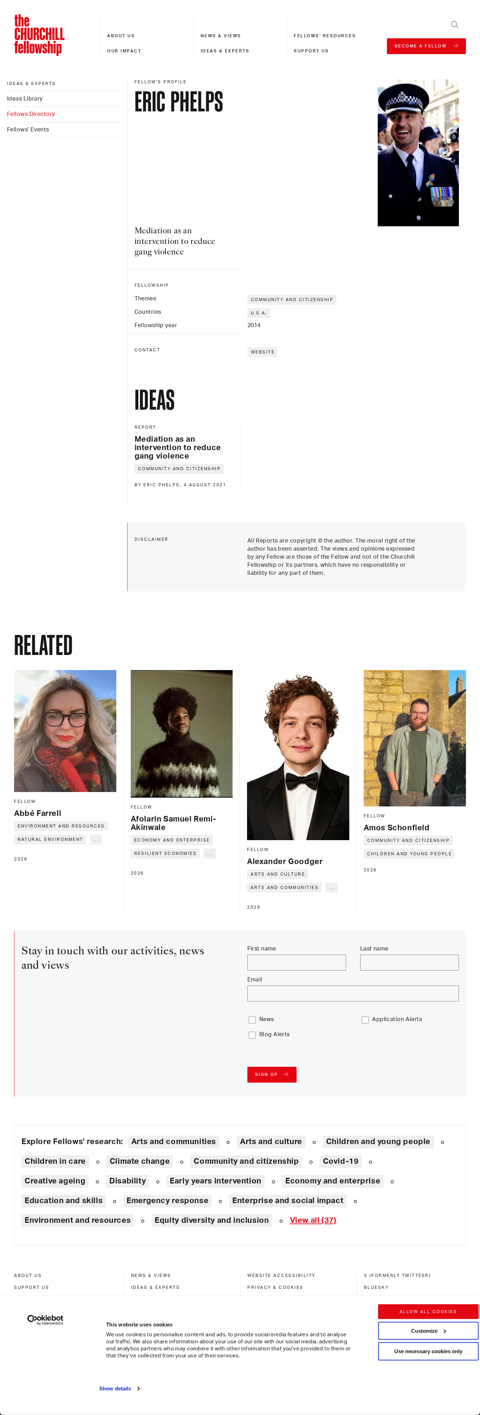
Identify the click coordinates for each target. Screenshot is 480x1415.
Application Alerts (397, 1019)
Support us (311, 51)
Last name (374, 949)
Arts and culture (278, 874)
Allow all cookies (429, 1312)
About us (121, 36)
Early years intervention (215, 1181)
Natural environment (50, 839)
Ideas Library (25, 99)
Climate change (140, 1161)
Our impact (124, 51)
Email (254, 979)
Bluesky (376, 1287)
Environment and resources (61, 826)
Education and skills (64, 1201)
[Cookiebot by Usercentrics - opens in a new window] (45, 1320)
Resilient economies (165, 853)
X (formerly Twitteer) (397, 1275)
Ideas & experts (225, 51)
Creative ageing (55, 1181)
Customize (424, 1330)
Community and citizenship (292, 300)
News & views (221, 36)
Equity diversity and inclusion (212, 1220)
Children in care (55, 1161)
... (96, 839)
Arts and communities (285, 887)
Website (263, 352)
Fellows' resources (325, 36)
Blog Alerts (274, 1034)
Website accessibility (281, 1275)
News (266, 1019)
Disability (127, 1181)
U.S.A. (259, 313)
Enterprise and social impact (287, 1201)
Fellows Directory (31, 114)
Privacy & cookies (275, 1287)
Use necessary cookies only (428, 1351)
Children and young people (409, 854)
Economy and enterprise (172, 840)
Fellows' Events (28, 129)
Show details (115, 1388)
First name (261, 949)
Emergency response (167, 1201)
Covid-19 (341, 1161)
